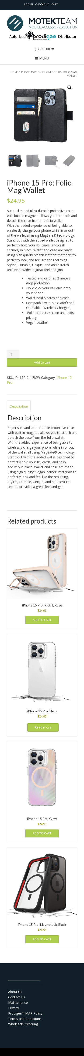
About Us (15, 991)
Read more (43, 727)
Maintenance (18, 1002)
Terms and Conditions (25, 1018)
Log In (28, 4)
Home (14, 72)
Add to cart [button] (42, 620)
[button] (69, 87)
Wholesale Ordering (23, 1024)
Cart (54, 4)
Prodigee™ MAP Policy (25, 1013)
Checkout (42, 4)
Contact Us (16, 997)
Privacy (13, 1008)
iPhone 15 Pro (30, 72)
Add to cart (42, 362)
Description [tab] (19, 406)
